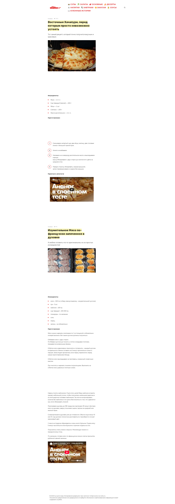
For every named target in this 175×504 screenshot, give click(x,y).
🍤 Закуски (100, 7)
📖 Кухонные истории (79, 11)
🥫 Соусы (112, 7)
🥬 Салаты (82, 4)
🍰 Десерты (110, 4)
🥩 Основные (96, 4)
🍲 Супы (72, 4)
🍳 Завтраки (87, 7)
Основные (50, 18)
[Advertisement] (72, 82)
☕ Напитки (74, 7)
